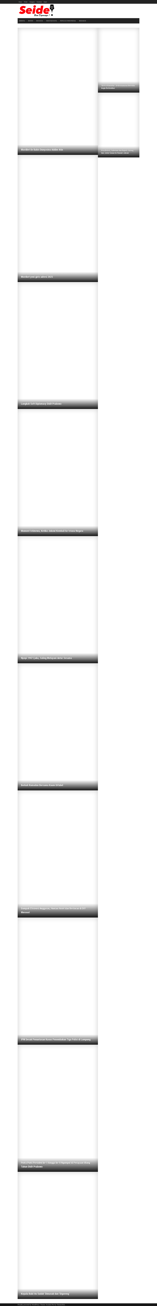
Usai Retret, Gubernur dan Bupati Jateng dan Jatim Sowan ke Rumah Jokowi (117, 151)
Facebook (39, 2)
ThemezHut (61, 1305)
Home (20, 2)
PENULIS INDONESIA (68, 21)
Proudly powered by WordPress (28, 1305)
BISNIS (30, 21)
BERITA (22, 21)
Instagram (32, 2)
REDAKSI (82, 21)
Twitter (25, 2)
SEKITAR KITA (51, 21)
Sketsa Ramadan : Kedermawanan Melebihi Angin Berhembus (118, 87)
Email (45, 2)
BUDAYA (39, 21)
